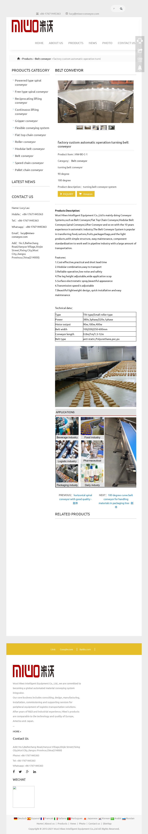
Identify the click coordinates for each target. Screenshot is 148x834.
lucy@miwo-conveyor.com (84, 13)
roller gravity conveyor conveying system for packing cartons (124, 557)
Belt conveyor (43, 58)
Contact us (126, 43)
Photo (107, 43)
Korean (106, 818)
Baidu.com (85, 649)
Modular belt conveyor (30, 148)
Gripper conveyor (26, 120)
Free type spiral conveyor (31, 91)
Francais (49, 818)
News (93, 43)
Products (75, 43)
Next (129, 102)
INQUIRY (67, 193)
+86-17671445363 (36, 226)
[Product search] (121, 8)
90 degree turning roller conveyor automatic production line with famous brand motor (95, 615)
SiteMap (107, 823)
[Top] (139, 69)
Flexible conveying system (32, 127)
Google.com (66, 649)
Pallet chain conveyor (29, 169)
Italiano (62, 818)
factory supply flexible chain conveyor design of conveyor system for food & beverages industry (66, 616)
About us (56, 43)
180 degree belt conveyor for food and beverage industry (124, 612)
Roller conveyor (25, 141)
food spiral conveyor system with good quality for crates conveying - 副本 (95, 557)
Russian (130, 818)
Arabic (118, 818)
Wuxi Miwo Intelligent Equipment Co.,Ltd (76, 828)
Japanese (92, 818)
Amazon (87, 193)
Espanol (35, 818)
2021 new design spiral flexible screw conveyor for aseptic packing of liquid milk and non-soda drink (67, 560)
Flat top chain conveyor (30, 135)
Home (39, 43)
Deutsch (22, 818)
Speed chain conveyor (29, 162)
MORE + (17, 731)
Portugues (77, 818)
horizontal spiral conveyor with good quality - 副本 (75, 499)
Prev (62, 102)
